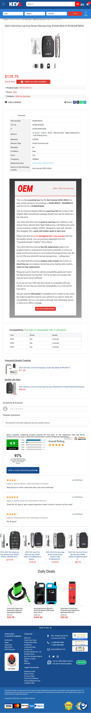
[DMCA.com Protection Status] (69, 706)
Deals (7, 642)
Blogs (26, 661)
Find (75, 13)
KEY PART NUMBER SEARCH (45, 309)
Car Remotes (27, 19)
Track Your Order (30, 640)
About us (27, 638)
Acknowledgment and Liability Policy (32, 682)
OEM (15, 92)
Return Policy (29, 674)
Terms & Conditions (31, 678)
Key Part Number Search (33, 656)
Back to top (44, 628)
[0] (87, 4)
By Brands (8, 640)
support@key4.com (58, 649)
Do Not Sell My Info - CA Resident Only (32, 653)
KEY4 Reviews (10, 649)
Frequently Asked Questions (30, 643)
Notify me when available (35, 82)
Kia (48, 19)
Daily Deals (46, 571)
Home (5, 19)
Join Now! (81, 662)
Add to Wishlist (14, 102)
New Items (8, 647)
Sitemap (27, 663)
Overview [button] (21, 115)
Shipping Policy (29, 671)
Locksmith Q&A (30, 647)
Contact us (28, 649)
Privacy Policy (29, 676)
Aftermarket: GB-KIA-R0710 (43, 163)
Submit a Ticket (29, 659)
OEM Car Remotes (39, 19)
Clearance (8, 645)
